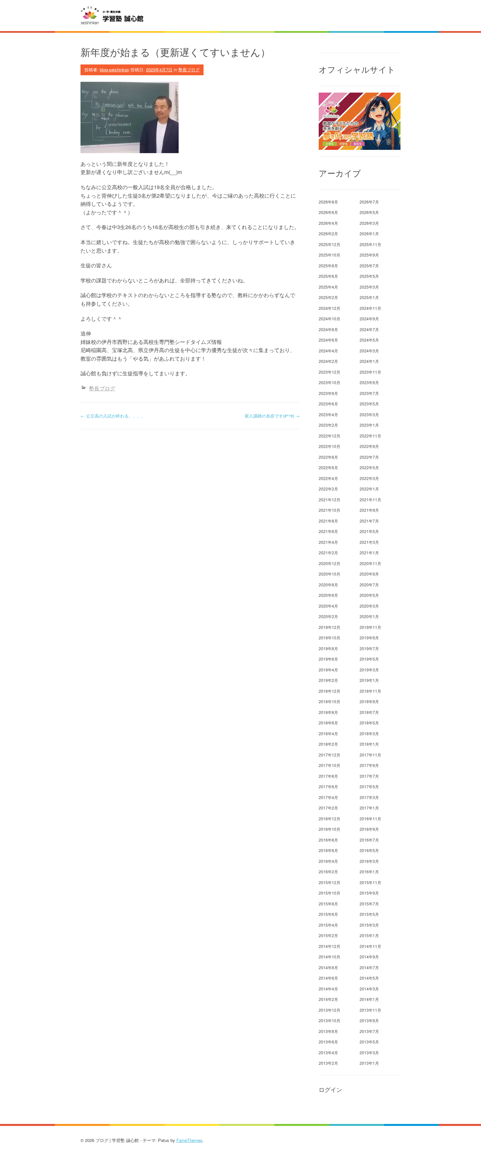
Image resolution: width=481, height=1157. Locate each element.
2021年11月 (370, 499)
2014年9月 (369, 956)
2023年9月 (369, 382)
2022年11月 (370, 435)
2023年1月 (369, 425)
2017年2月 (328, 807)
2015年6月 (328, 914)
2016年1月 (369, 871)
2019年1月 (369, 680)
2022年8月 (328, 457)
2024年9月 (369, 318)
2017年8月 (328, 776)
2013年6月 (328, 1041)
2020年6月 (328, 595)
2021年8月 (328, 521)
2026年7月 (369, 202)
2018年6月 (328, 722)
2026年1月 (369, 233)
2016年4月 (328, 861)
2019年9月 (369, 637)
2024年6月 (328, 340)
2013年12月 (329, 1010)
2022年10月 (329, 446)
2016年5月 (369, 850)
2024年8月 (328, 329)
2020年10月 (329, 574)
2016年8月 (328, 840)
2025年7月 (369, 265)
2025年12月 (329, 244)
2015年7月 (369, 903)
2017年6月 (328, 786)
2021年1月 (369, 552)
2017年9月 (369, 765)
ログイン (330, 1089)
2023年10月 (329, 382)
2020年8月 (328, 584)
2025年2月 (328, 297)
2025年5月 (369, 276)
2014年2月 (328, 999)
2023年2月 (328, 425)
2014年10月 (329, 956)
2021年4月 (328, 542)
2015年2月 (328, 935)
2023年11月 (370, 372)
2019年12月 (329, 627)
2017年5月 (369, 786)
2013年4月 (328, 1052)
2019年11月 (370, 627)
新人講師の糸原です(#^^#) (272, 416)
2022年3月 (369, 478)
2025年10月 (329, 255)
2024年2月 (328, 361)
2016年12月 (329, 818)
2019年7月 (369, 648)
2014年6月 (328, 978)
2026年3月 (369, 223)
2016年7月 (369, 840)
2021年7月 (369, 521)
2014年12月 (329, 946)
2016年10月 (329, 829)
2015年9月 (369, 893)
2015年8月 (328, 903)
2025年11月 (370, 244)
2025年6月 (328, 276)
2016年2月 (328, 871)
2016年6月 (328, 850)
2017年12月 (329, 754)
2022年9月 (369, 446)
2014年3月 (369, 988)
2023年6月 (328, 403)
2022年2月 (328, 488)
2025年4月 (328, 287)
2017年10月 (329, 765)
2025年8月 (328, 265)
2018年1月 (369, 744)
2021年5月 (369, 531)
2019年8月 (328, 648)
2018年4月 (328, 733)
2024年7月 (369, 329)
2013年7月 (369, 1031)
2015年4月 (328, 925)
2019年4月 (328, 669)
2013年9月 (369, 1020)
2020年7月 (369, 584)
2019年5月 (369, 659)
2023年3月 (369, 414)
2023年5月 (369, 403)
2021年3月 (369, 542)
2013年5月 (369, 1041)
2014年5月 (369, 978)
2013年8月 (328, 1031)
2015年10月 (329, 893)
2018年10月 (329, 701)
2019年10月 (329, 637)
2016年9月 (369, 829)
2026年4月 (328, 223)
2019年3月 (369, 669)
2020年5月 (369, 595)
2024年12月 (329, 308)
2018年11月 (370, 691)
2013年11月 (370, 1010)
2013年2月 (328, 1063)
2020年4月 (328, 606)
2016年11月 (370, 818)
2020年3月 (369, 606)
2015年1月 (369, 935)
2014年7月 (369, 967)
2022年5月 (369, 467)
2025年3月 (369, 287)
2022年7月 (369, 457)
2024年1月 (369, 361)
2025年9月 (369, 255)
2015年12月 (329, 882)
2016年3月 (369, 861)
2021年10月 (329, 510)
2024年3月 (369, 350)
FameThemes (189, 1140)
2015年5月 (369, 914)
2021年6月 (328, 531)
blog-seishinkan (114, 69)
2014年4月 (328, 988)
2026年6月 (328, 212)
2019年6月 (328, 659)
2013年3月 (369, 1052)
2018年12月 (329, 691)
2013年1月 (369, 1063)
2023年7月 (369, 393)
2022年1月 (369, 488)
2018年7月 (369, 712)
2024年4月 (328, 350)
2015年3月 (369, 925)
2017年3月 (369, 797)
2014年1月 (369, 999)
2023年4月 (328, 414)
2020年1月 (369, 616)
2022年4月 (328, 478)
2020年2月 (328, 616)
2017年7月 (369, 776)
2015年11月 (370, 882)
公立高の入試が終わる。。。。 (113, 416)
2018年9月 (369, 701)
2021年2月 (328, 552)
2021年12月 (329, 499)
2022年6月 (328, 467)
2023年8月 (328, 393)
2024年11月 (370, 308)
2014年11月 (370, 946)
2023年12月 (329, 372)
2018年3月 (369, 733)
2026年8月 (328, 202)
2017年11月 (370, 754)
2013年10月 (329, 1020)
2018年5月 (369, 722)
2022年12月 (329, 435)
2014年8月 (328, 967)
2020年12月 (329, 563)
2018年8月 (328, 712)
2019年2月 (328, 680)
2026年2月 (328, 233)
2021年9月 (369, 510)
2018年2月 (328, 744)
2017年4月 (328, 797)
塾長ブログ (189, 69)
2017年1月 (369, 807)
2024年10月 (329, 318)
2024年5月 (369, 340)
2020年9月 (369, 574)
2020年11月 (370, 563)
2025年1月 (369, 297)
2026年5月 (369, 212)
